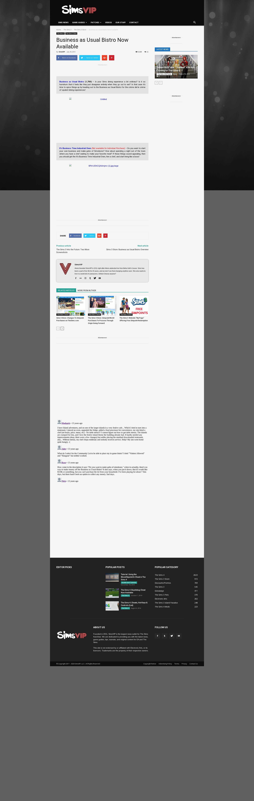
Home (58, 30)
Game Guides (78, 22)
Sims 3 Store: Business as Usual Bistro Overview (127, 249)
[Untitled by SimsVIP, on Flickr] (102, 114)
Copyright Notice (149, 664)
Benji (175, 74)
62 (147, 52)
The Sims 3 (60, 33)
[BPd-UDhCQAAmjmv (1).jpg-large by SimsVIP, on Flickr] (102, 184)
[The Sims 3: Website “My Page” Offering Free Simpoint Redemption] (134, 306)
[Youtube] (100, 278)
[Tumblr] (91, 278)
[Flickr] (81, 278)
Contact (134, 22)
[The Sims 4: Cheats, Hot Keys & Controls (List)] (112, 606)
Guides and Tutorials (129, 582)
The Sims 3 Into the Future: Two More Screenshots (72, 250)
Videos (108, 22)
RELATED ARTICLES (66, 290)
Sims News (63, 22)
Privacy (184, 664)
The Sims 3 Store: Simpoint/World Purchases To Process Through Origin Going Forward (101, 320)
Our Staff (120, 22)
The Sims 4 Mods (162, 606)
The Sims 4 (125, 595)
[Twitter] (96, 278)
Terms (176, 664)
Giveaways (159, 591)
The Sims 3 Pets (162, 595)
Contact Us (193, 664)
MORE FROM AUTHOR (87, 290)
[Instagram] (86, 278)
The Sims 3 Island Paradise (166, 602)
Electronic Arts (161, 598)
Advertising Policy (165, 664)
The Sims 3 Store (71, 33)
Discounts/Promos (163, 583)
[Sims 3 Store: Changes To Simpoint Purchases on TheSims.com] (70, 306)
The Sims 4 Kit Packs (164, 74)
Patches (95, 22)
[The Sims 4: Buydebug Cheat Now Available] (112, 593)
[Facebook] (77, 278)
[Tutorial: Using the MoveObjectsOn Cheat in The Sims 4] (112, 577)
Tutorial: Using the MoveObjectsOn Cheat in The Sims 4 (133, 577)
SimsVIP (62, 52)
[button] (194, 22)
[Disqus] (102, 383)
